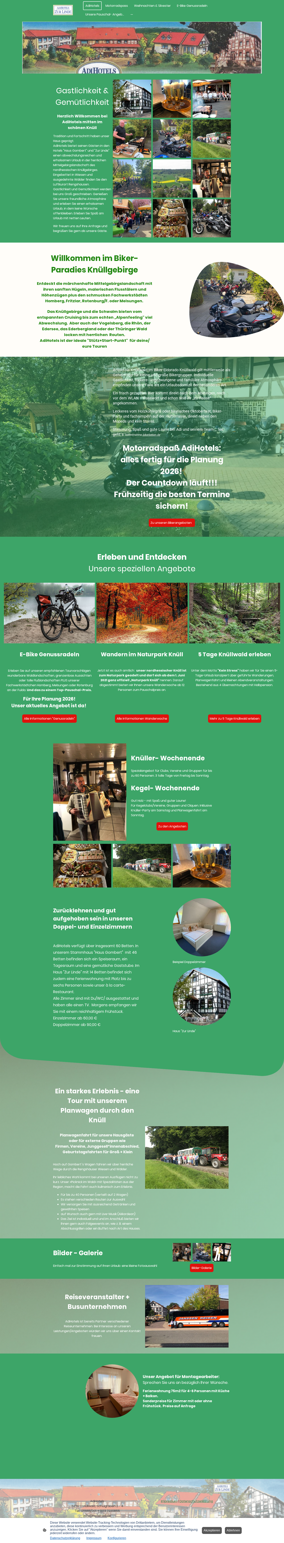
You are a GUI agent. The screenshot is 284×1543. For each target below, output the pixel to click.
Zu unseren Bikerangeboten (172, 523)
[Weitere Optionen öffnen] (132, 14)
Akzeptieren (212, 1530)
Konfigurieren (117, 1538)
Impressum (169, 1501)
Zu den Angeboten (172, 826)
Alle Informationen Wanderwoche (142, 718)
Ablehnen (233, 1530)
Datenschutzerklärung (196, 1501)
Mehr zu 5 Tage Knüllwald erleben (234, 718)
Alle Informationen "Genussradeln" (49, 718)
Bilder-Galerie (202, 1268)
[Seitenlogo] (63, 10)
